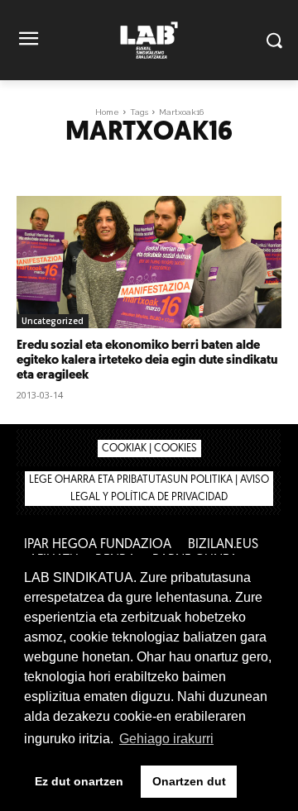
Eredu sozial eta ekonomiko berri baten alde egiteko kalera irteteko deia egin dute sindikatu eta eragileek (147, 361)
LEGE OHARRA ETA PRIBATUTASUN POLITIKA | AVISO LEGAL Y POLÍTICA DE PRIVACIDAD (149, 489)
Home (107, 112)
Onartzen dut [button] (189, 781)
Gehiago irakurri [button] (166, 739)
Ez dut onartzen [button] (79, 781)
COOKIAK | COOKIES (149, 448)
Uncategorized (53, 321)
